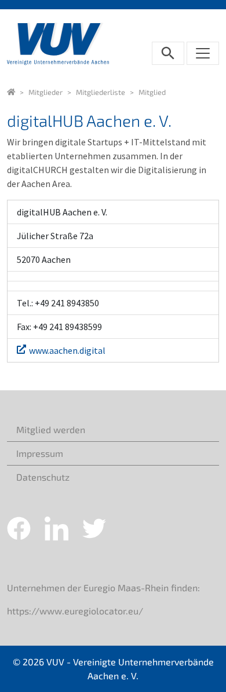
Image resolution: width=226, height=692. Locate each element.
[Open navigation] (203, 53)
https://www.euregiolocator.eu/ (75, 610)
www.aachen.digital (67, 350)
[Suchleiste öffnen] (168, 53)
